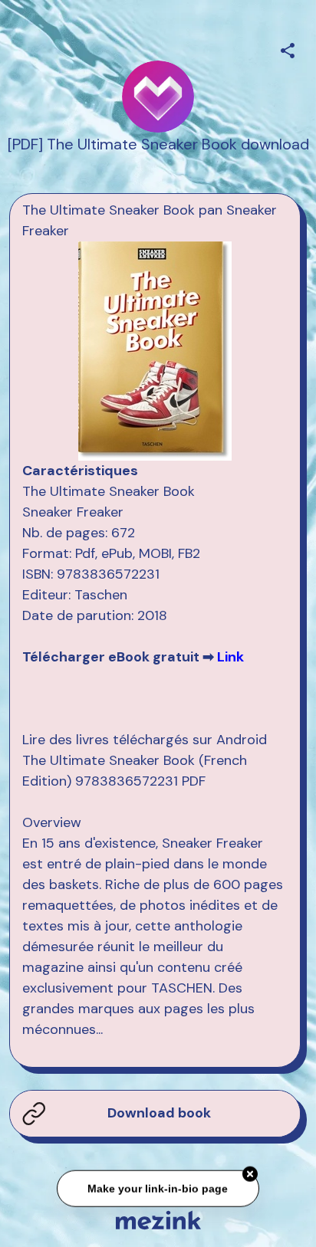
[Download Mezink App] (158, 1220)
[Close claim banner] (250, 1172)
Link (230, 657)
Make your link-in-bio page (157, 1187)
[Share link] (287, 48)
